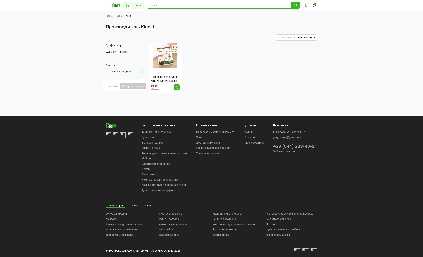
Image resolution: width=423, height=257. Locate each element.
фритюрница (221, 234)
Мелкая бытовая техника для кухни (164, 184)
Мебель (146, 158)
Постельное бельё (170, 213)
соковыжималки (116, 213)
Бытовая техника (152, 142)
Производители (254, 142)
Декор (146, 169)
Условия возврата (207, 153)
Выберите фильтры (133, 86)
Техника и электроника (156, 132)
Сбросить (113, 86)
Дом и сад (148, 137)
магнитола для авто (278, 218)
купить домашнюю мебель (283, 229)
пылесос (111, 218)
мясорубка (166, 229)
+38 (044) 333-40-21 (295, 146)
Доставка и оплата (208, 142)
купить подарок (169, 218)
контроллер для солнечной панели (234, 224)
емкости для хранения (173, 224)
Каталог (136, 5)
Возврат (250, 137)
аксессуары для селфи (120, 234)
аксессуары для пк (278, 234)
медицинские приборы (227, 213)
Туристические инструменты (160, 190)
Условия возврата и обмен (213, 147)
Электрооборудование (156, 163)
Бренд (119, 16)
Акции (249, 132)
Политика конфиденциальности (216, 132)
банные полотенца (224, 218)
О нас (199, 137)
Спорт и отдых (151, 147)
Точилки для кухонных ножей (124, 224)
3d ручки (271, 224)
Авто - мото (149, 174)
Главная (110, 16)
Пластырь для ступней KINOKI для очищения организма (165, 79)
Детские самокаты (225, 229)
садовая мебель (169, 234)
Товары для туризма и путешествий (164, 153)
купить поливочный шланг (122, 229)
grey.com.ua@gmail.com (287, 137)
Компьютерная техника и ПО (160, 179)
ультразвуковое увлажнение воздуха (289, 213)
